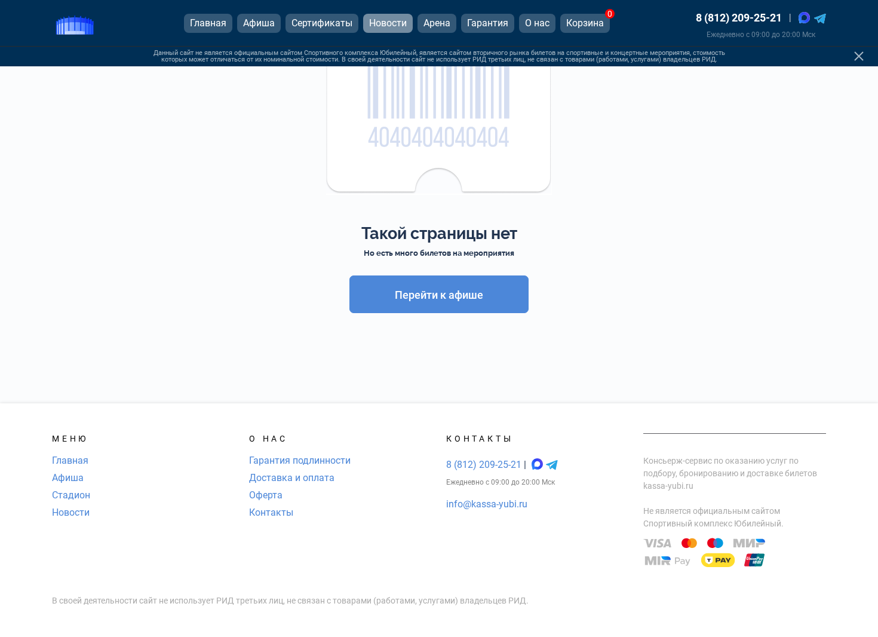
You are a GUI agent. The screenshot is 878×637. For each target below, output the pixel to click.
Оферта (266, 495)
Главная (70, 460)
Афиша (68, 477)
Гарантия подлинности (300, 460)
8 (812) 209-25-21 (739, 17)
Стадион (71, 495)
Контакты (271, 512)
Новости (71, 512)
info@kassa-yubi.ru (486, 504)
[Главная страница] (74, 23)
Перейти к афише (439, 295)
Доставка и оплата (291, 477)
